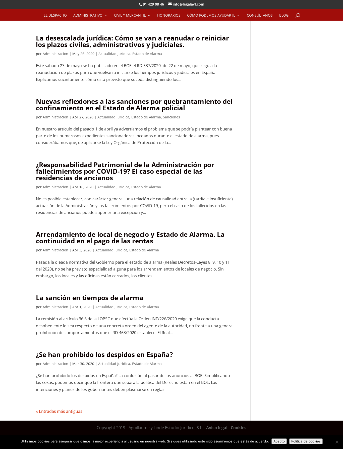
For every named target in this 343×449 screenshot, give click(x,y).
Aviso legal (216, 427)
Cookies (238, 427)
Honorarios (169, 16)
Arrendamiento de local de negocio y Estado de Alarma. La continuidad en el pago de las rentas (130, 237)
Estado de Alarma (147, 53)
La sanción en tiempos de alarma (89, 297)
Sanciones (171, 117)
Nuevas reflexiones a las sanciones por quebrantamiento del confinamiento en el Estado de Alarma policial (134, 104)
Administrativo (87, 16)
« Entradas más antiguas (59, 411)
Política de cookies (306, 441)
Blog (284, 16)
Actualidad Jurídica (114, 53)
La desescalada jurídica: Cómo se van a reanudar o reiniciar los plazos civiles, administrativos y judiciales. (132, 41)
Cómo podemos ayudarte (211, 16)
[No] (336, 441)
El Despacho (55, 16)
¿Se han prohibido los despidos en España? (104, 354)
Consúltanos (260, 16)
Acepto (279, 441)
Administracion (55, 53)
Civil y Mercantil (130, 16)
